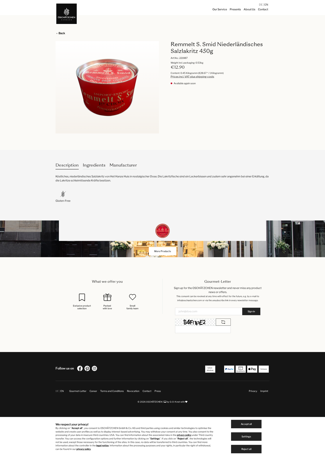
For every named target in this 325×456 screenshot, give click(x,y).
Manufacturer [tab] (123, 165)
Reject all (246, 449)
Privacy (253, 391)
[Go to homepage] (67, 14)
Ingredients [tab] (94, 165)
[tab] (67, 165)
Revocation (133, 391)
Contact (147, 391)
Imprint (264, 391)
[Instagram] (95, 369)
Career (93, 391)
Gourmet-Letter (77, 391)
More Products (162, 251)
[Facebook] (80, 369)
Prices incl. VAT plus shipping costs (192, 76)
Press (158, 391)
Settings (246, 436)
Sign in (251, 311)
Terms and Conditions (112, 391)
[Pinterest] (87, 369)
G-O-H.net (175, 402)
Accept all (246, 424)
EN (266, 4)
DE (261, 4)
